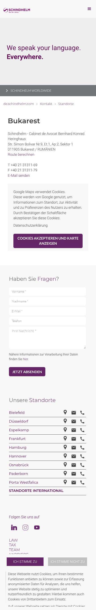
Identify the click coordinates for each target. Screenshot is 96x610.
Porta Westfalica (23, 482)
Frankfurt (17, 439)
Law (13, 540)
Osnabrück (19, 465)
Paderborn (18, 474)
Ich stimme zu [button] (25, 562)
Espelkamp (19, 430)
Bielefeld (17, 413)
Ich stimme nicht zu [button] (67, 562)
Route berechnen (21, 154)
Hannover (17, 456)
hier (25, 359)
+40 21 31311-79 (24, 170)
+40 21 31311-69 (24, 165)
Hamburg (17, 448)
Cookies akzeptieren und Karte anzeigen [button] (47, 241)
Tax (12, 545)
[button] (89, 589)
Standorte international (36, 491)
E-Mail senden (19, 175)
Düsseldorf (18, 421)
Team (14, 550)
